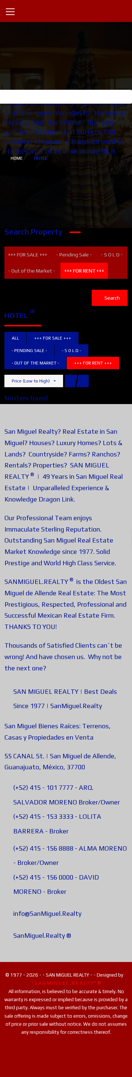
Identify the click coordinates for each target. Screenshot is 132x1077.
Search (111, 298)
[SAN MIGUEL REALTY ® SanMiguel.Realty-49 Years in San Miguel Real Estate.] (66, 11)
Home (17, 158)
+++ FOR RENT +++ (84, 271)
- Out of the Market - (31, 271)
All (15, 338)
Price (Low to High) (31, 381)
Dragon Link (56, 499)
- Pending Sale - (74, 255)
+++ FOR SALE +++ (27, 255)
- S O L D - (112, 255)
